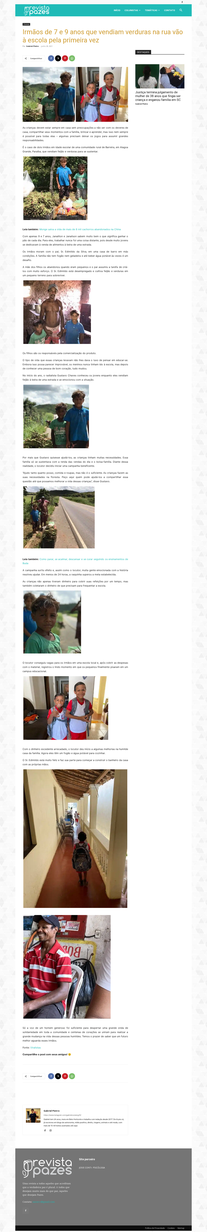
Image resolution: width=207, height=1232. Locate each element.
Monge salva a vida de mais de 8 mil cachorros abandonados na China (80, 229)
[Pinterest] (65, 58)
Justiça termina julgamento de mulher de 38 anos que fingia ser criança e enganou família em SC (158, 96)
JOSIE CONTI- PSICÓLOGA (92, 1167)
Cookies (171, 1228)
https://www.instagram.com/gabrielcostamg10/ (62, 1115)
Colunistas (131, 10)
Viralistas (35, 1047)
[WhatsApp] (72, 58)
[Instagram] (51, 1131)
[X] (58, 58)
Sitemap (180, 1228)
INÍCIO (117, 10)
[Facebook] (182, 2)
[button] (180, 10)
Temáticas (151, 10)
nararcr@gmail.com (44, 1201)
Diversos (26, 24)
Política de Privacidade (155, 1228)
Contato (169, 10)
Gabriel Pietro (32, 46)
